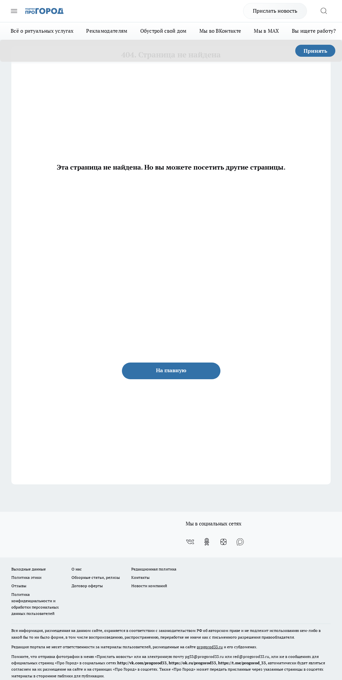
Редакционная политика (153, 569)
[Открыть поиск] (323, 11)
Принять (315, 50)
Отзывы (18, 585)
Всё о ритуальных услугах (42, 31)
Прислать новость (275, 10)
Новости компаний (149, 585)
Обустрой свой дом (163, 31)
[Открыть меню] (14, 11)
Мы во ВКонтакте (220, 31)
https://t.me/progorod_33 (242, 662)
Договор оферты (87, 585)
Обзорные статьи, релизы (95, 577)
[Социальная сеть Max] (240, 541)
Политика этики (26, 577)
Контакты (140, 577)
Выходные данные (28, 569)
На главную (171, 370)
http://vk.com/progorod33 (142, 662)
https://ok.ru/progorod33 (192, 662)
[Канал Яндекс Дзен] (223, 541)
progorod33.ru (210, 646)
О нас (76, 569)
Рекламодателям (106, 31)
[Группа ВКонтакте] (190, 541)
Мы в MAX (266, 31)
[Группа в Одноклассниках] (206, 541)
